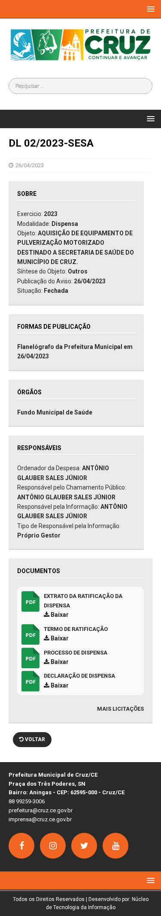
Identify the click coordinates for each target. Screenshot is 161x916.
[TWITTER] (84, 846)
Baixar (59, 614)
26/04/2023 (29, 165)
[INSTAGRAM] (53, 846)
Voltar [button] (34, 739)
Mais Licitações (120, 709)
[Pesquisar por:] (80, 86)
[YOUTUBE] (115, 846)
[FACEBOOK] (21, 846)
